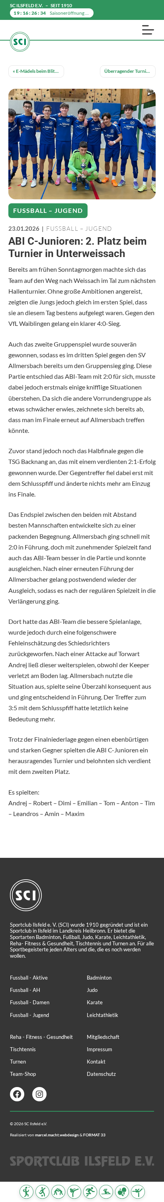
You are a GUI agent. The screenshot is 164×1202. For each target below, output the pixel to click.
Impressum (99, 1049)
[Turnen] (138, 1192)
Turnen (18, 1061)
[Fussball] (42, 1192)
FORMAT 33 (94, 1134)
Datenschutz (101, 1074)
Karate (95, 1002)
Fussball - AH (25, 990)
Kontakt (96, 1061)
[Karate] (74, 1192)
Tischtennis (23, 1049)
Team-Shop (23, 1074)
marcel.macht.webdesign (57, 1134)
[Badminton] (26, 1192)
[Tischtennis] (122, 1192)
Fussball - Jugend (29, 1015)
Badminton (99, 977)
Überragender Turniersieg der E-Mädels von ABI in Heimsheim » (130, 71)
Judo (92, 990)
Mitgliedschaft (103, 1037)
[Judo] (58, 1192)
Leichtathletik (102, 1015)
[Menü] (148, 30)
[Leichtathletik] (90, 1192)
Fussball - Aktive (29, 977)
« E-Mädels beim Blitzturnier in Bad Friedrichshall (38, 71)
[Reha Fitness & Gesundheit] (106, 1192)
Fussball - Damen (29, 1002)
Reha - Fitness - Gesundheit (41, 1037)
